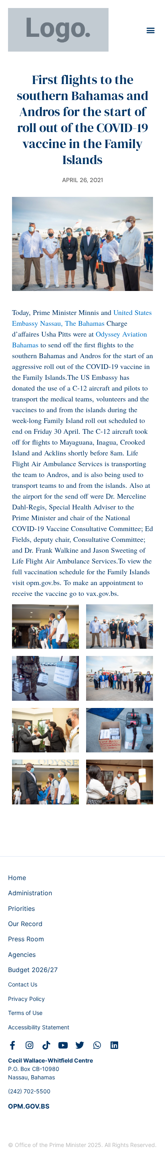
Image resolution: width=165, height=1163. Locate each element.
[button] (150, 29)
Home (17, 878)
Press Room (26, 939)
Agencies (22, 954)
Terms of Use (25, 1012)
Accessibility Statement (38, 1027)
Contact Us (22, 984)
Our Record (25, 924)
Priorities (21, 908)
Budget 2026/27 (33, 970)
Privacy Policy (26, 998)
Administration (30, 893)
